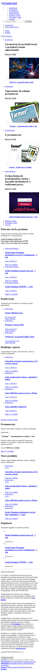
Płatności (29, 667)
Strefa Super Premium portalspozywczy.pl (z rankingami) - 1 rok (21, 549)
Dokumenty (5, 663)
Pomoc (7, 31)
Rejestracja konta (11, 667)
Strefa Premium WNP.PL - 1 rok (19, 562)
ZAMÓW (14, 265)
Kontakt (7, 32)
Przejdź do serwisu (7, 657)
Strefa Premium (14, 14)
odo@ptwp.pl (20, 648)
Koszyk (33, 661)
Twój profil (13, 661)
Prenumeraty (13, 10)
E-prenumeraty (14, 12)
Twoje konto (9, 25)
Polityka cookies (22, 663)
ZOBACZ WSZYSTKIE (9, 420)
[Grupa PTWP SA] (4, 660)
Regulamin (13, 663)
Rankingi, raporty (15, 15)
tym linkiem (16, 624)
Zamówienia (22, 667)
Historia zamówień (24, 661)
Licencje (12, 19)
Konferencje (13, 8)
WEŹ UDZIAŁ (10, 319)
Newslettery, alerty (15, 17)
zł (17, 27)
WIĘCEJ (8, 265)
